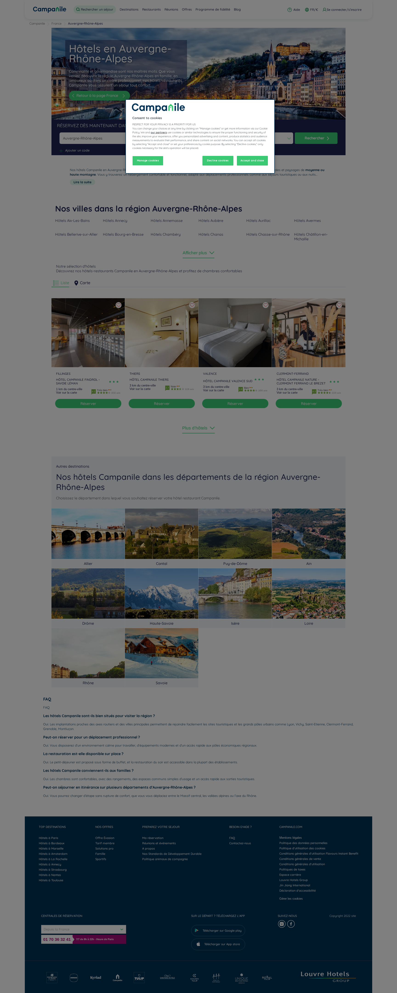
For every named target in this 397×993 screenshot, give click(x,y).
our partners (159, 132)
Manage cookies (148, 160)
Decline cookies (218, 160)
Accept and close (252, 160)
